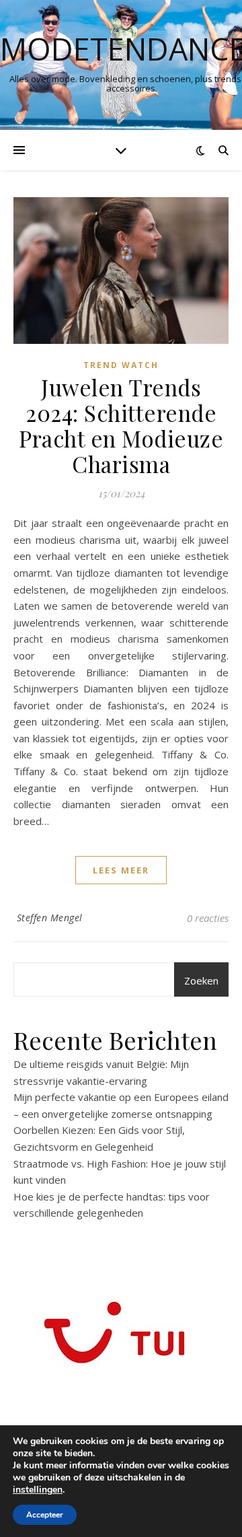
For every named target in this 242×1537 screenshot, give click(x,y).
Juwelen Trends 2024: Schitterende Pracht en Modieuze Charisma (121, 425)
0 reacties (208, 918)
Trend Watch (121, 365)
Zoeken (201, 980)
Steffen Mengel (50, 917)
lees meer (121, 870)
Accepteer (44, 1514)
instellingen (38, 1490)
